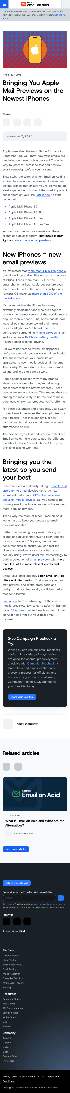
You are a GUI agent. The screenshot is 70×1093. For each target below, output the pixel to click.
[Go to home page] (35, 4)
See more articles (16, 849)
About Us (7, 1038)
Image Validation (11, 973)
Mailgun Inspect (11, 955)
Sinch (5, 1051)
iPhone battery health (43, 337)
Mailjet (6, 1047)
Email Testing (9, 969)
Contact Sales (10, 1056)
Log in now (43, 195)
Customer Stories (12, 999)
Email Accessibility (12, 964)
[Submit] (61, 898)
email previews (40, 559)
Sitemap (7, 1026)
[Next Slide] (18, 767)
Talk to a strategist (17, 883)
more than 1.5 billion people (47, 271)
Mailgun (7, 1042)
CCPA (41, 1076)
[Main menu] (4, 4)
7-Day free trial (20, 610)
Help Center (9, 1003)
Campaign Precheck (41, 663)
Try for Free (8, 1060)
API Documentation (13, 1008)
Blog (5, 1021)
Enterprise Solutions (13, 978)
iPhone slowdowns (48, 333)
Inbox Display (9, 960)
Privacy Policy (10, 1076)
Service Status (10, 1012)
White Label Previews (14, 982)
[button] (65, 4)
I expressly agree (47, 904)
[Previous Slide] (6, 767)
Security (7, 987)
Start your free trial (22, 697)
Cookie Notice (27, 1076)
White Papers (9, 1017)
